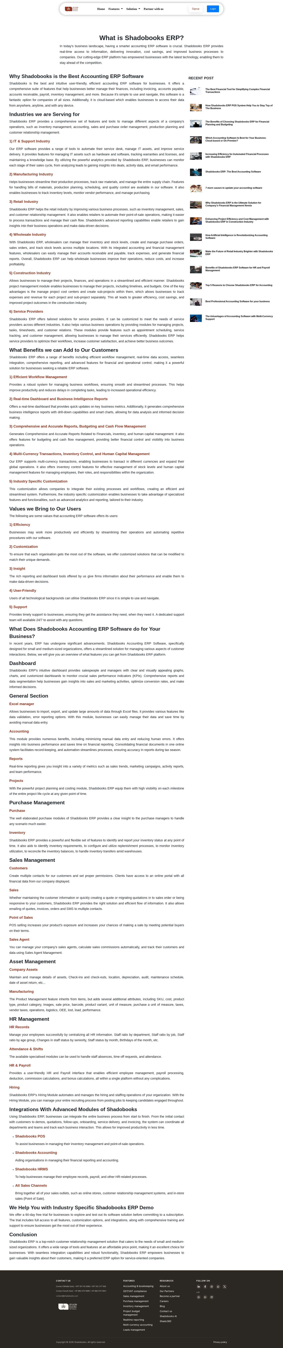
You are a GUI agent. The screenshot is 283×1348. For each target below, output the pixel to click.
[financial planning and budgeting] (196, 124)
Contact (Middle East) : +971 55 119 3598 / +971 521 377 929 (81, 1286)
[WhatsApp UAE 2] (205, 1297)
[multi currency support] (196, 318)
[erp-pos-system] (196, 107)
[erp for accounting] (196, 286)
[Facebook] (205, 1286)
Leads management (134, 1329)
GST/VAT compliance (135, 1291)
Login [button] (213, 9)
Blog (162, 1306)
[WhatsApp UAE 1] (198, 1297)
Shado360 (165, 1321)
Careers (164, 1301)
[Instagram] (211, 1286)
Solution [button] (132, 8)
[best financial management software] (196, 91)
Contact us (166, 1311)
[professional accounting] (196, 302)
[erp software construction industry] (196, 221)
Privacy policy (220, 1342)
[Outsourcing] (196, 172)
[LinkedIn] (198, 1286)
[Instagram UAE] (211, 1297)
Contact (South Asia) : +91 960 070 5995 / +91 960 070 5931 (81, 1291)
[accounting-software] (196, 188)
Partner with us (153, 8)
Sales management (133, 1296)
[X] (224, 1286)
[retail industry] (196, 253)
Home (101, 8)
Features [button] (114, 8)
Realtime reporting (133, 1319)
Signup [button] (195, 9)
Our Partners (167, 1291)
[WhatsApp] (218, 1286)
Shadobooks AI (168, 1316)
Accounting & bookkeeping (138, 1286)
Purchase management (136, 1301)
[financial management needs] (196, 205)
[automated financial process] (196, 156)
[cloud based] (196, 140)
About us (165, 1286)
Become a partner (170, 1296)
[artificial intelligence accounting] (196, 237)
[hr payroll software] (196, 269)
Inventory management (136, 1306)
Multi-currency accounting (138, 1324)
